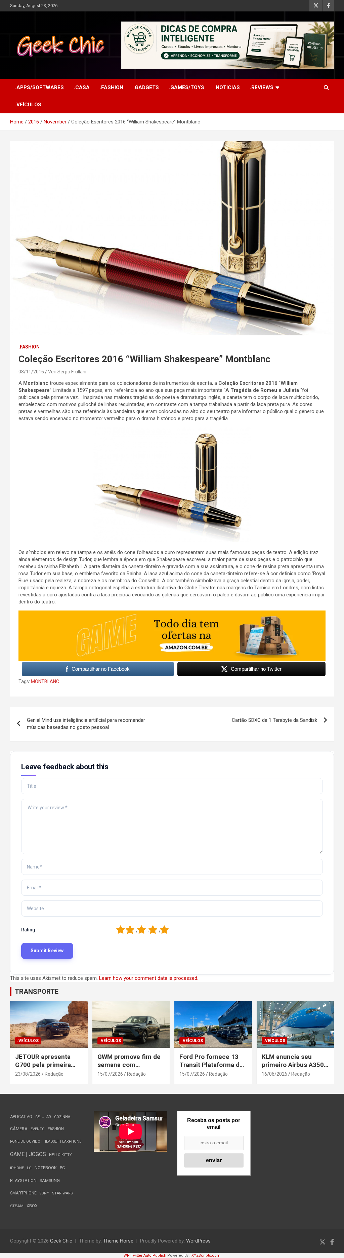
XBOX (32, 1205)
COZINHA (62, 1117)
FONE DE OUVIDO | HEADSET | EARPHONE (45, 1141)
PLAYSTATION (23, 1180)
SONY (44, 1193)
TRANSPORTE (36, 992)
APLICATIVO (21, 1116)
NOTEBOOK (46, 1167)
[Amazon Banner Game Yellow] (172, 614)
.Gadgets (146, 87)
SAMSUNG (50, 1180)
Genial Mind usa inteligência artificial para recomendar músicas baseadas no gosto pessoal (86, 723)
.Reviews (261, 87)
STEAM (17, 1206)
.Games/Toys (186, 87)
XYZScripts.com (205, 1255)
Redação (54, 1074)
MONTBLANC (45, 681)
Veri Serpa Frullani (67, 371)
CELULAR (43, 1117)
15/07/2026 (110, 1074)
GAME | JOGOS (28, 1154)
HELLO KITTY (60, 1155)
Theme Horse (118, 1241)
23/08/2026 (28, 1074)
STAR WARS (62, 1193)
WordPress (198, 1241)
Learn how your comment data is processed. (148, 978)
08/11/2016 (31, 371)
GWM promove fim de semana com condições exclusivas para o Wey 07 (129, 1069)
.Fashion (111, 87)
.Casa (82, 87)
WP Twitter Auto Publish (145, 1255)
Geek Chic (61, 1241)
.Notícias (227, 87)
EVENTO (38, 1129)
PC (62, 1167)
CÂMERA (19, 1128)
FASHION (56, 1128)
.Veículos (28, 105)
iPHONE (17, 1168)
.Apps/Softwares (39, 87)
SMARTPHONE (23, 1193)
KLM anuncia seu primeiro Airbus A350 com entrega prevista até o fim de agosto (293, 1069)
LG (29, 1168)
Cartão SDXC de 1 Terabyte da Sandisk (274, 720)
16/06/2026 (274, 1074)
